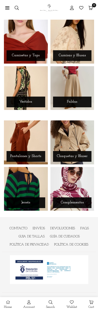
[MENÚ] (7, 8)
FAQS (84, 228)
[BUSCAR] (16, 8)
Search (50, 307)
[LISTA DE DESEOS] (81, 8)
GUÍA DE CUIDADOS (65, 236)
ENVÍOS (39, 228)
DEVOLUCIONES (62, 228)
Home (8, 307)
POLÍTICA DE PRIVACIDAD (29, 244)
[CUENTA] (72, 8)
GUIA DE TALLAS (32, 236)
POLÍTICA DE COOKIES (71, 244)
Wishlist (71, 307)
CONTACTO (18, 228)
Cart (91, 307)
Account (29, 307)
